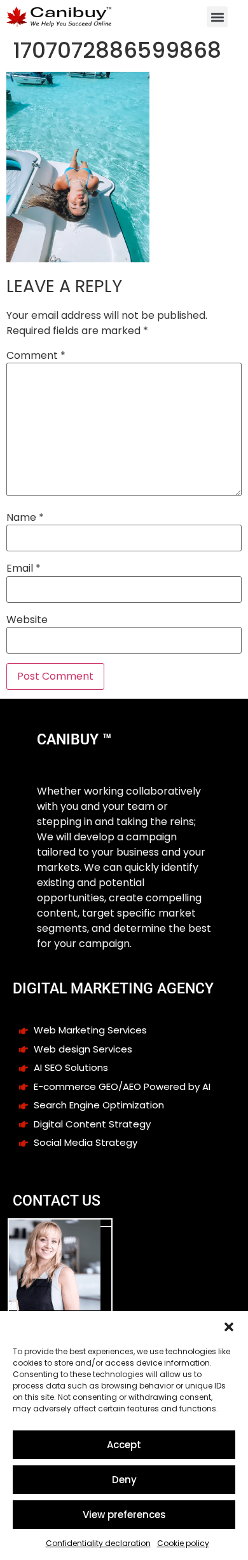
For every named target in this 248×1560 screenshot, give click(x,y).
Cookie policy (183, 1543)
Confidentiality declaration (98, 1543)
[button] (229, 1327)
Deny (124, 1479)
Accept (124, 1444)
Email (23, 568)
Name (25, 518)
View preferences (124, 1514)
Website (27, 620)
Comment (35, 356)
